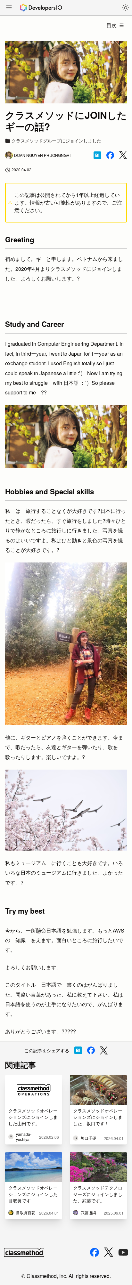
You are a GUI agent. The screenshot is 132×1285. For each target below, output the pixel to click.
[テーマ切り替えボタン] (125, 8)
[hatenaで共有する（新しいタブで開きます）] (97, 155)
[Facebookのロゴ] (94, 1252)
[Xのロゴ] (108, 1252)
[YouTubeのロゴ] (123, 1252)
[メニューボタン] (9, 8)
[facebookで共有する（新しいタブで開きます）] (110, 155)
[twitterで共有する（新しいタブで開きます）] (123, 155)
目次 (111, 25)
